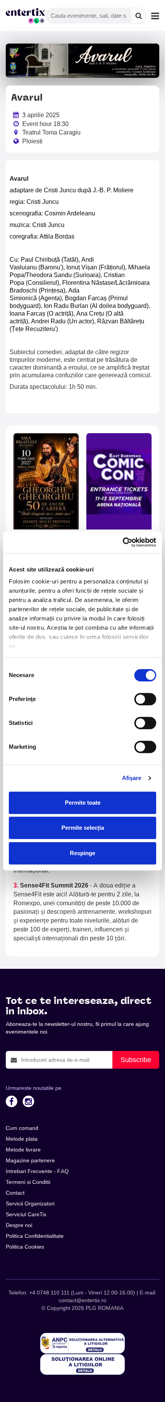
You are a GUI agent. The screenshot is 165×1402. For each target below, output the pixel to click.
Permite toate (83, 802)
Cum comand (22, 1128)
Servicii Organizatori (30, 1203)
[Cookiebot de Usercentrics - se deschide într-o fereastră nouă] (122, 542)
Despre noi (19, 1225)
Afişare (132, 778)
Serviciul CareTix (26, 1214)
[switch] (145, 699)
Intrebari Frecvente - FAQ (37, 1171)
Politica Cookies (25, 1246)
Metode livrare (23, 1149)
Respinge (82, 853)
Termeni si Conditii (28, 1181)
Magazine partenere (30, 1160)
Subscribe (135, 1059)
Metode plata (22, 1138)
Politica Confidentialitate (35, 1235)
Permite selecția (82, 827)
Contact (15, 1192)
